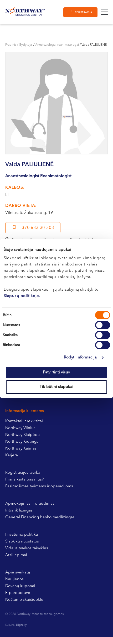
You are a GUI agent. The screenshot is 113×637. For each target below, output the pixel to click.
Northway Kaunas (21, 449)
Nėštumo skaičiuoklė (24, 600)
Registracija (83, 12)
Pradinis (10, 44)
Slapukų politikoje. (22, 296)
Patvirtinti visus (56, 372)
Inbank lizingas (19, 511)
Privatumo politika (21, 535)
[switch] (102, 325)
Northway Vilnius (20, 428)
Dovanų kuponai (20, 586)
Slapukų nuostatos (22, 542)
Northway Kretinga (22, 442)
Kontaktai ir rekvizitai (24, 421)
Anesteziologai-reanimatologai (57, 44)
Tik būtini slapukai (56, 387)
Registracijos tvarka (22, 473)
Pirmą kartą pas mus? (24, 480)
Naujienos (14, 579)
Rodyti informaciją (80, 357)
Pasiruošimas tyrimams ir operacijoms (39, 486)
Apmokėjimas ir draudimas (29, 504)
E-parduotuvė (17, 593)
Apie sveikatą (17, 573)
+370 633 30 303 (36, 228)
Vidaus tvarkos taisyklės (26, 548)
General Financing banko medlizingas (40, 517)
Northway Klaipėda (22, 435)
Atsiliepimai (16, 555)
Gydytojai (26, 44)
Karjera (11, 455)
